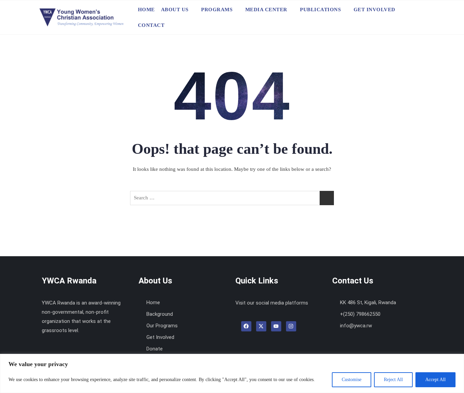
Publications (320, 9)
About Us (175, 9)
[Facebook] (246, 326)
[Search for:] (232, 198)
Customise (351, 379)
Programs (216, 9)
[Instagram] (291, 326)
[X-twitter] (261, 326)
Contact (151, 25)
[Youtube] (276, 326)
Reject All (393, 379)
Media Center (266, 9)
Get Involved (374, 9)
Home (146, 9)
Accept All (435, 379)
